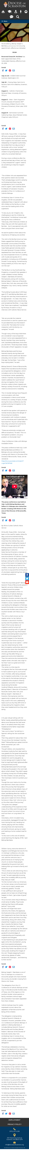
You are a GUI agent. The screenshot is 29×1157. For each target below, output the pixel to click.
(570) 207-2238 (14, 1131)
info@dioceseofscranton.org (14, 1145)
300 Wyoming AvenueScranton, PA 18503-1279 (15, 1138)
